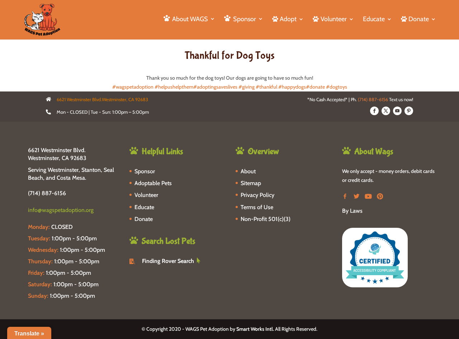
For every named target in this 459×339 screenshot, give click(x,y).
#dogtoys (336, 87)
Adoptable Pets (153, 183)
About (248, 171)
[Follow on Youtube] (397, 111)
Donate (143, 219)
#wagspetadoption (132, 87)
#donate (315, 87)
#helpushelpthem (174, 87)
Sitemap (251, 183)
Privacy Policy (257, 195)
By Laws (352, 210)
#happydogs (292, 87)
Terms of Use (257, 207)
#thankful (266, 87)
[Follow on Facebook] (374, 111)
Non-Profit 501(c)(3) (265, 219)
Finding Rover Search (168, 261)
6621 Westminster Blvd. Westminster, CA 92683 (57, 154)
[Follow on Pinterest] (408, 111)
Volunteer (146, 195)
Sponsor (144, 171)
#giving (246, 87)
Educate (374, 20)
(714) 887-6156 (373, 99)
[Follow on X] (386, 111)
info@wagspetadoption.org (61, 210)
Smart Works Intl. (255, 329)
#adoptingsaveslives (215, 87)
